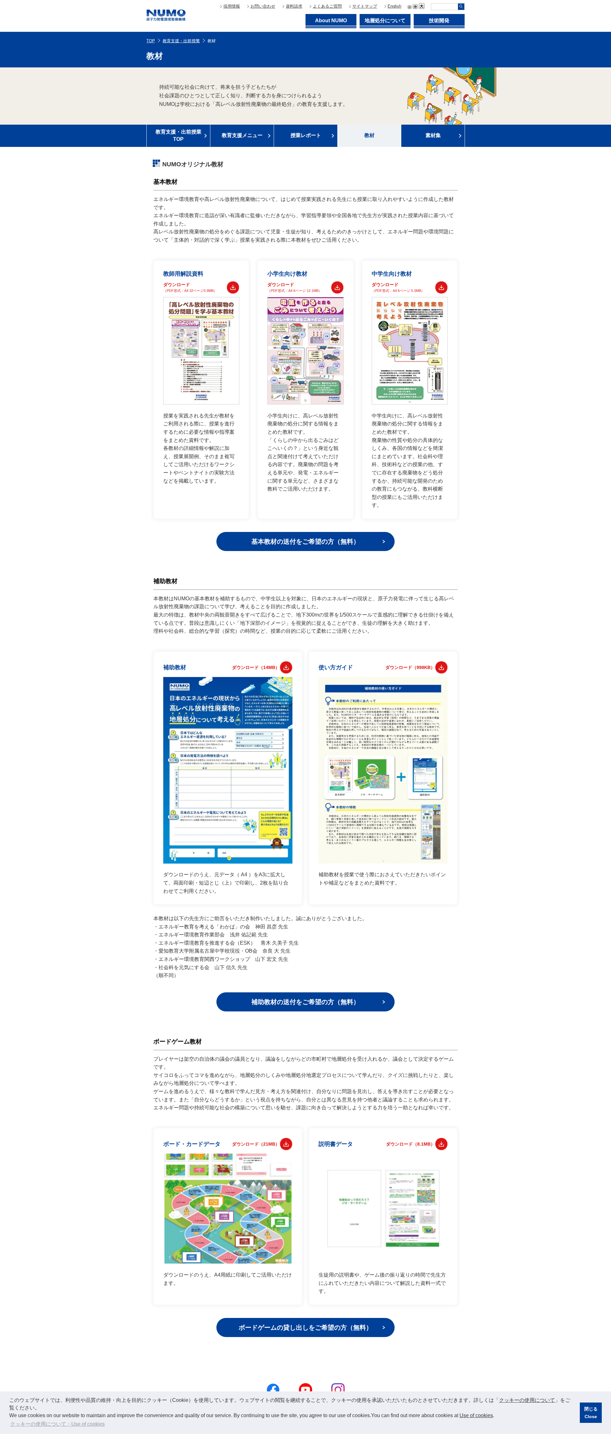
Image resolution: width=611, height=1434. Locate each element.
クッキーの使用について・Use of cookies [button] (57, 1424)
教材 (369, 135)
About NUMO (331, 20)
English (394, 6)
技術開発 (439, 20)
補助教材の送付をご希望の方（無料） (305, 1001)
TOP (150, 40)
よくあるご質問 (327, 6)
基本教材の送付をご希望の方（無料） (305, 541)
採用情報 (231, 6)
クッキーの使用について (527, 1400)
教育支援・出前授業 (181, 40)
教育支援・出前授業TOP (178, 135)
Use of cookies (476, 1415)
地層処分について (385, 20)
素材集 (433, 135)
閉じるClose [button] (591, 1412)
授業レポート (306, 135)
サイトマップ (364, 6)
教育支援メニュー (242, 135)
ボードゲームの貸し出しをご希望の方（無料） (305, 1327)
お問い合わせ (262, 6)
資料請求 (294, 6)
